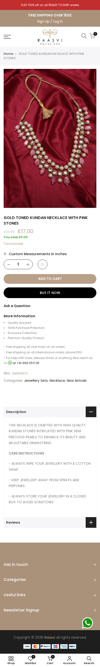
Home (8, 53)
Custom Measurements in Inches (37, 254)
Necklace (57, 380)
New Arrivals (77, 380)
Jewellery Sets (36, 380)
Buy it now (50, 292)
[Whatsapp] (87, 623)
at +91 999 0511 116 (25, 363)
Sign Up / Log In (50, 21)
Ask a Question (17, 305)
